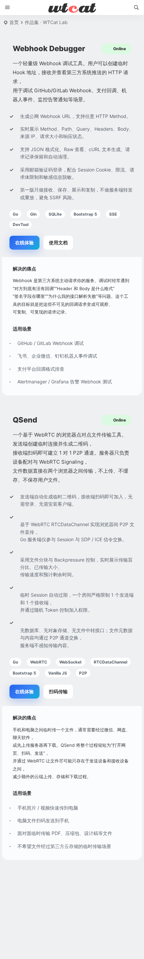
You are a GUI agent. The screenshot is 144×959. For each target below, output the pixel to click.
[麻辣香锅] (72, 8)
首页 (14, 22)
